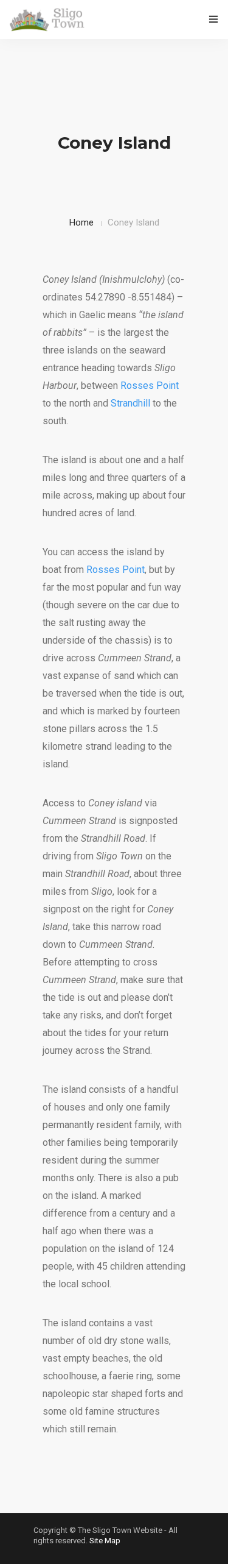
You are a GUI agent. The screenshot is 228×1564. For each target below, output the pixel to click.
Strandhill (130, 403)
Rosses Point (149, 385)
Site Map (104, 1540)
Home (81, 222)
